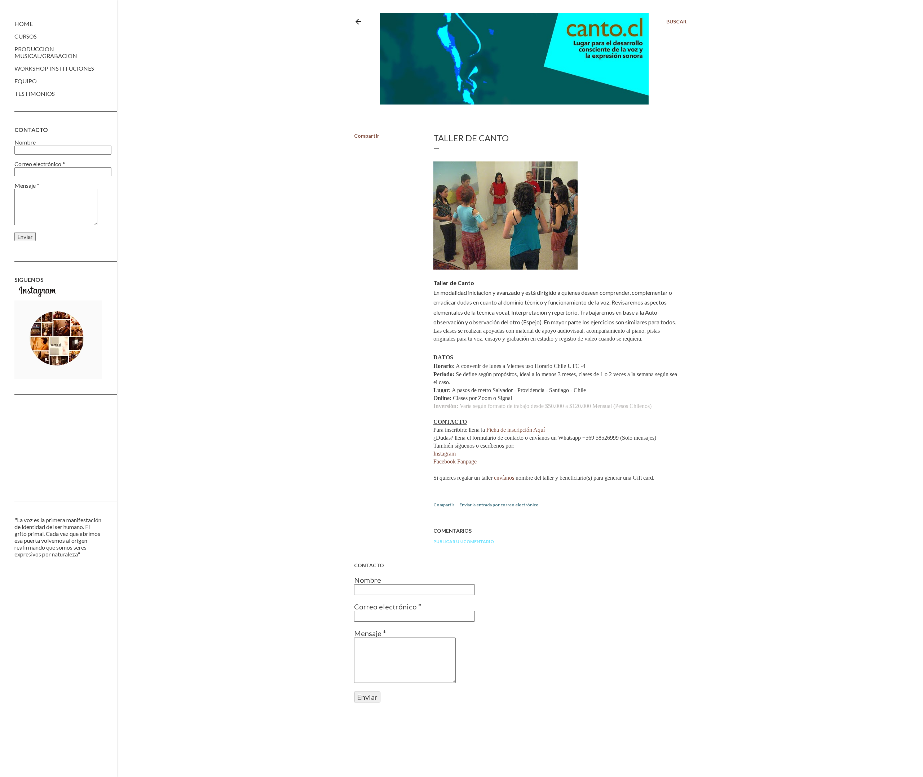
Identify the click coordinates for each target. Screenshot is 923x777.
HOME (23, 23)
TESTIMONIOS (34, 93)
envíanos (505, 478)
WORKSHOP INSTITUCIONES (54, 68)
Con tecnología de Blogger (526, 742)
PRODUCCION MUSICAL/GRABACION (45, 52)
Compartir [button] (366, 136)
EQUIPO (25, 80)
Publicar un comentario (463, 541)
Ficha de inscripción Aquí (515, 430)
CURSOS (25, 36)
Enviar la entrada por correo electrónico (499, 504)
